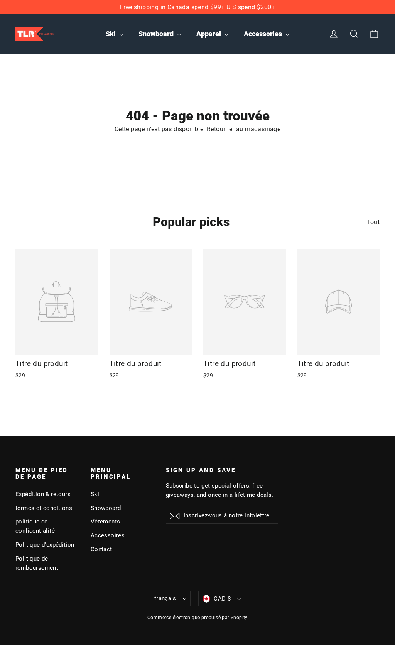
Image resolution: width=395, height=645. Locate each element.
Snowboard (156, 34)
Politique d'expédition (44, 544)
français (165, 598)
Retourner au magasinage (243, 129)
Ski (111, 34)
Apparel (209, 34)
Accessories (264, 34)
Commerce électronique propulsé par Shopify (197, 617)
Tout (373, 222)
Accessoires (108, 535)
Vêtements (105, 521)
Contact (101, 549)
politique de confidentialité (35, 526)
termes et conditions (43, 508)
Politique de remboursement (36, 563)
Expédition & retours (43, 494)
